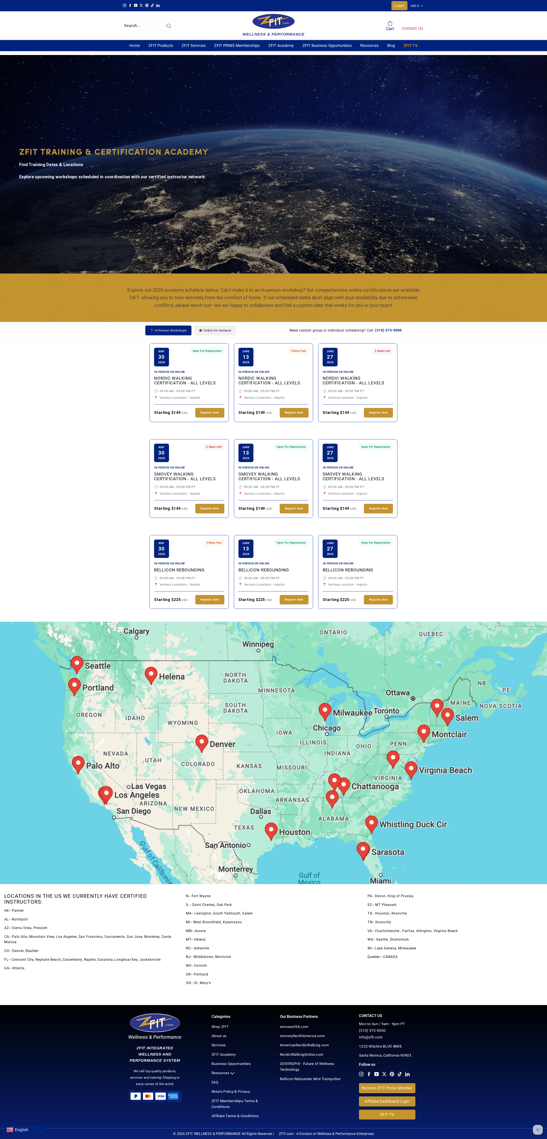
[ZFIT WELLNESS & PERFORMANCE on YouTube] (376, 1074)
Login (399, 5)
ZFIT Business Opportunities (327, 45)
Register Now (209, 412)
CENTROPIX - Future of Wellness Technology (307, 1067)
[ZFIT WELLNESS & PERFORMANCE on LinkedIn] (407, 1074)
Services (219, 1045)
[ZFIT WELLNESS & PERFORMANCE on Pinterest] (392, 1074)
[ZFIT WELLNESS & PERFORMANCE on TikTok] (399, 1074)
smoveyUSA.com (294, 1027)
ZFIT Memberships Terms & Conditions (235, 1104)
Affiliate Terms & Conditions (235, 1116)
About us (219, 1036)
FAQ (215, 1082)
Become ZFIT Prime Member (387, 1088)
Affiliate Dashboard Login (387, 1101)
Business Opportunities (231, 1064)
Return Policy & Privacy (231, 1091)
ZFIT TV (410, 45)
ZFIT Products (161, 45)
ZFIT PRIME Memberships (237, 45)
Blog (391, 45)
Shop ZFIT (220, 1027)
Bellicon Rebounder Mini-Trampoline (310, 1079)
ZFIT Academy (281, 45)
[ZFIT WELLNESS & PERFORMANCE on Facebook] (369, 1074)
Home (134, 45)
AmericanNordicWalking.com (304, 1045)
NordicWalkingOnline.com (301, 1054)
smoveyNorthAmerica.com (302, 1036)
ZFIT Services (194, 45)
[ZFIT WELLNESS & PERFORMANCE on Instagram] (361, 1074)
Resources (369, 45)
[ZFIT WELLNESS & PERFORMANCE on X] (384, 1074)
